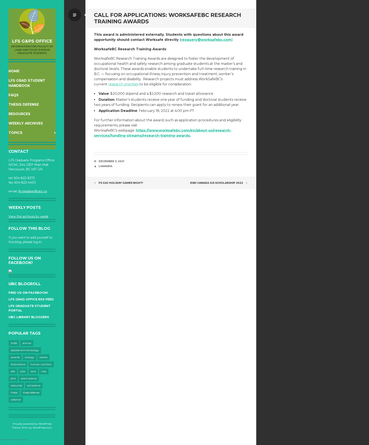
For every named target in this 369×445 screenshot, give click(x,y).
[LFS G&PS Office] (32, 21)
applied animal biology (25, 350)
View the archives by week (28, 216)
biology (29, 357)
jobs (22, 371)
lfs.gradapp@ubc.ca (32, 191)
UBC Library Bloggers (29, 317)
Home (14, 71)
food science (18, 364)
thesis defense (31, 392)
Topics (15, 133)
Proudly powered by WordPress (32, 423)
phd (13, 378)
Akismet (32, 439)
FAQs (14, 95)
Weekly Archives (26, 123)
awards (15, 357)
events (43, 357)
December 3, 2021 (111, 161)
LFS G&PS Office (32, 41)
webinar (16, 399)
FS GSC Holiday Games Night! (121, 182)
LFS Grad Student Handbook (27, 83)
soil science (33, 385)
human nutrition (41, 364)
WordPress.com (42, 427)
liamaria (105, 166)
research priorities (123, 84)
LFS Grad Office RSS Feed (31, 299)
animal (26, 343)
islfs (13, 371)
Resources (19, 114)
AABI (14, 343)
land (33, 371)
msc (43, 371)
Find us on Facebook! (28, 293)
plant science (29, 378)
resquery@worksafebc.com (206, 40)
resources (16, 385)
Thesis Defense (24, 104)
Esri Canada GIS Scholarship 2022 (216, 182)
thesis (14, 392)
